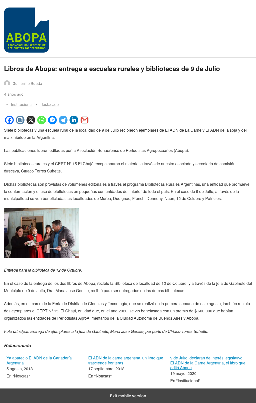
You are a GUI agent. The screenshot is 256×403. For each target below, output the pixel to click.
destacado (49, 104)
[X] (31, 123)
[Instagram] (20, 123)
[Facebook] (9, 123)
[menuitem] (44, 369)
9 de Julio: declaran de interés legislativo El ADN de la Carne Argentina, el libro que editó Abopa (208, 362)
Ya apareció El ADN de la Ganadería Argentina (39, 360)
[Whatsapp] (41, 123)
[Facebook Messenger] (52, 123)
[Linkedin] (73, 123)
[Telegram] (63, 123)
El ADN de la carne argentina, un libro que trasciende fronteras (125, 360)
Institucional (21, 104)
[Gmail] (84, 123)
